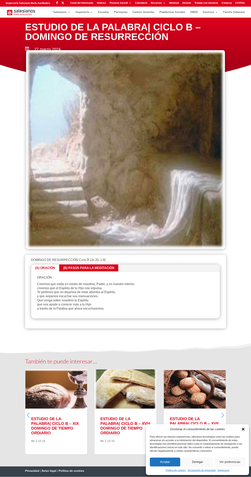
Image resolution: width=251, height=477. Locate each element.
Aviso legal (49, 470)
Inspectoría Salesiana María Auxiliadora (28, 3)
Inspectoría (82, 12)
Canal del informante (81, 3)
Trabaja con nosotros (206, 3)
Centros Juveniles (143, 12)
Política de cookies (176, 470)
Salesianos (59, 12)
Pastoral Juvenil (119, 3)
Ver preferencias (229, 461)
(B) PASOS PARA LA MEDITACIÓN (88, 268)
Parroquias (120, 12)
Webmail (174, 3)
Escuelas (103, 12)
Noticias (101, 3)
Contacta (227, 3)
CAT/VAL (240, 3)
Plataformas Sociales (172, 12)
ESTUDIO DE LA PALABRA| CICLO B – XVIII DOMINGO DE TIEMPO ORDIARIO (63, 411)
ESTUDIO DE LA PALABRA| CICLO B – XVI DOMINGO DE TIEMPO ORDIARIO (202, 411)
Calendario (141, 3)
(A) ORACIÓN (45, 268)
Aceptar (165, 461)
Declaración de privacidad (202, 470)
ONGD (194, 12)
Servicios (208, 12)
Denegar (197, 461)
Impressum (223, 470)
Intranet (186, 3)
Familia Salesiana (234, 12)
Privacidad (32, 470)
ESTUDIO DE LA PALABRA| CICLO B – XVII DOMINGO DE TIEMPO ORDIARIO (133, 411)
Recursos (156, 3)
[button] (243, 429)
